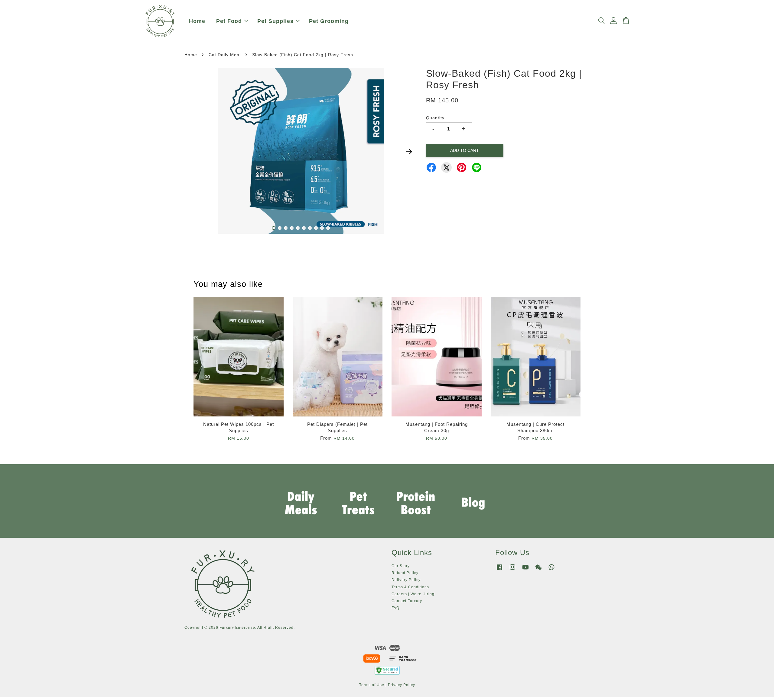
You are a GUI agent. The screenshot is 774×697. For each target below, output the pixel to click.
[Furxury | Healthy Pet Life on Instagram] (512, 570)
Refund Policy (405, 573)
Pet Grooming (329, 21)
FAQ (395, 608)
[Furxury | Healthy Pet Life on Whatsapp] (551, 570)
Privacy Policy (401, 685)
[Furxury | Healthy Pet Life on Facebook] (499, 570)
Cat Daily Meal (225, 54)
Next (408, 151)
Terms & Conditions (410, 587)
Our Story (401, 566)
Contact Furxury (407, 601)
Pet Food (229, 21)
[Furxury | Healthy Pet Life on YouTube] (525, 570)
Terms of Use (371, 685)
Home (197, 21)
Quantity (435, 117)
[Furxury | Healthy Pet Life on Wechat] (538, 570)
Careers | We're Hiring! (414, 594)
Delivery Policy (406, 580)
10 (328, 228)
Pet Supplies (275, 21)
